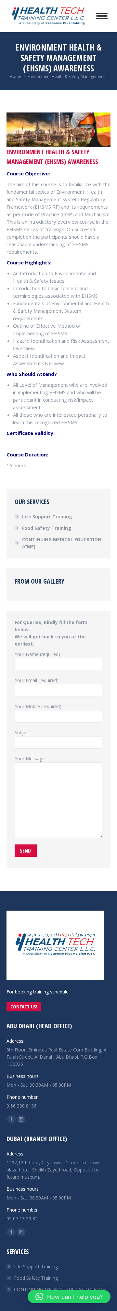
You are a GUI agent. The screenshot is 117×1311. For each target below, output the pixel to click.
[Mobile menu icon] (101, 16)
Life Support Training (47, 517)
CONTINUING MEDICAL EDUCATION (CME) (61, 543)
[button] (69, 1296)
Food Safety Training (46, 528)
